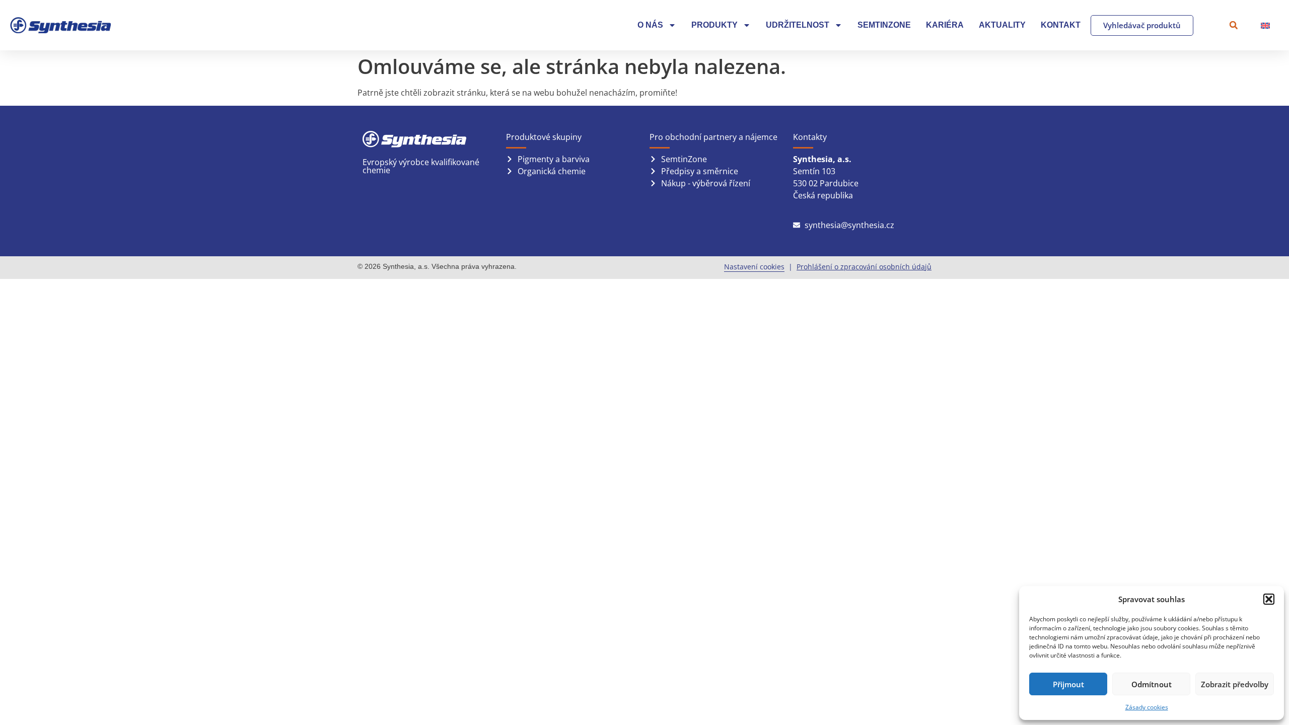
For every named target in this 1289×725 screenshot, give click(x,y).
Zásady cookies (1146, 707)
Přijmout (1068, 684)
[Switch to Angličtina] (1265, 25)
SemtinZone (884, 25)
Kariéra (945, 25)
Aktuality (1002, 25)
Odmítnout (1151, 684)
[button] (1269, 599)
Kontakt (1061, 25)
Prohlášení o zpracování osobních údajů (864, 266)
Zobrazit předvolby (1234, 684)
